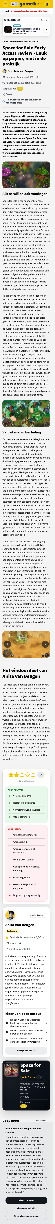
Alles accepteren (26, 1200)
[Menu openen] (5, 4)
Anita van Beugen (23, 71)
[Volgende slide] (45, 644)
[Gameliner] (26, 4)
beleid (18, 1192)
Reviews (5, 41)
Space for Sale (29, 41)
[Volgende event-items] (46, 29)
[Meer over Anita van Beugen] (10, 915)
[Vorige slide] (7, 644)
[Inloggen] (47, 4)
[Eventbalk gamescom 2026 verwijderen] (47, 20)
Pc (38, 41)
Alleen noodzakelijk (26, 1208)
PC (20, 88)
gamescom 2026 (12, 20)
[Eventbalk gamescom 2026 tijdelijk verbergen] (41, 20)
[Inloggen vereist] (14, 1066)
